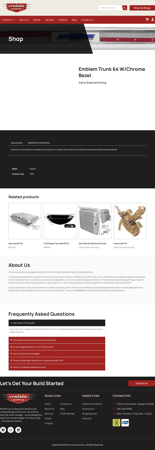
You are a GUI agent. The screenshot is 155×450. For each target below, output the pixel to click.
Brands (36, 19)
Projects (63, 19)
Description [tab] (17, 142)
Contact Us (87, 19)
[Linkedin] (18, 430)
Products (7, 19)
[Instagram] (11, 430)
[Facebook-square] (3, 430)
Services (49, 19)
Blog (74, 19)
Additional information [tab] (39, 142)
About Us (24, 19)
